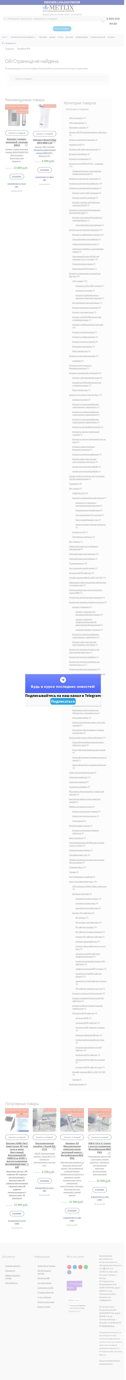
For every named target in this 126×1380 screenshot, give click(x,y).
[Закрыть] (96, 679)
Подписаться (63, 701)
